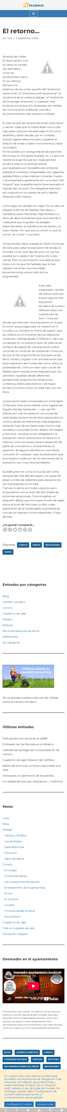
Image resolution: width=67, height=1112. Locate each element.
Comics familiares (15, 876)
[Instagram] (25, 530)
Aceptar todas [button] (45, 1104)
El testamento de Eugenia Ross (24, 887)
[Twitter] (15, 530)
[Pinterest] (30, 530)
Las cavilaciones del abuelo (22, 881)
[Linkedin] (20, 530)
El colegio (10, 870)
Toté (9, 38)
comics (23, 545)
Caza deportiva (14, 847)
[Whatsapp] (5, 530)
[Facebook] (10, 530)
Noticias (8, 625)
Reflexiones (10, 636)
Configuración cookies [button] (19, 1104)
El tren (8, 893)
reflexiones (52, 545)
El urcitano (11, 899)
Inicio (6, 818)
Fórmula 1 (10, 852)
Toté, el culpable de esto (19, 928)
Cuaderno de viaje (14, 613)
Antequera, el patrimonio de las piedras (28, 775)
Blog (6, 596)
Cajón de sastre (14, 858)
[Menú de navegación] (34, 14)
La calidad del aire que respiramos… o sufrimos (33, 781)
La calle (9, 905)
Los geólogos (13, 841)
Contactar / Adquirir (15, 934)
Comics (7, 607)
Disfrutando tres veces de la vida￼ (25, 738)
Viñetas (7, 829)
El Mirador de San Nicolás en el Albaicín (28, 744)
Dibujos (7, 619)
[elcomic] (33, 5)
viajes (8, 552)
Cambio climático (14, 602)
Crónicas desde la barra (19, 910)
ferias (36, 545)
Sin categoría (11, 642)
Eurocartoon (12, 916)
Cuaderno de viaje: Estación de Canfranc (29, 760)
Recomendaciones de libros (21, 631)
